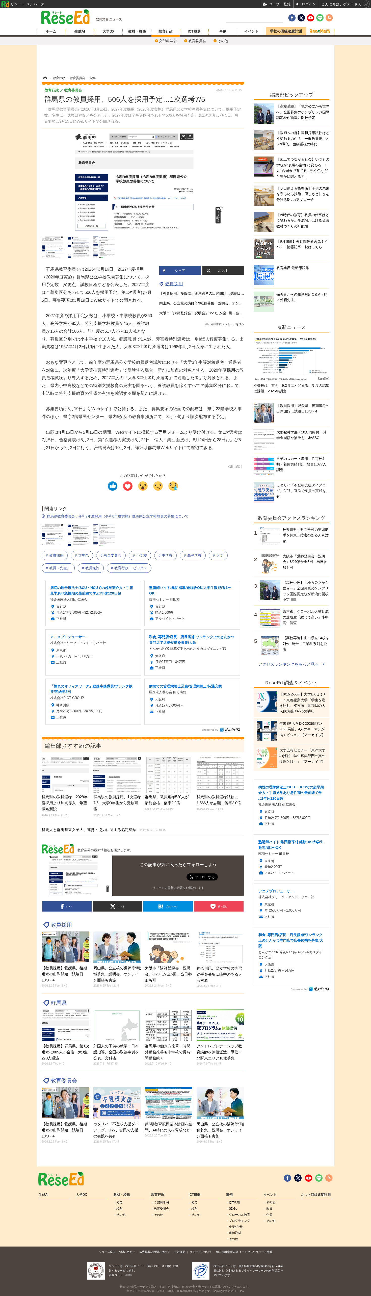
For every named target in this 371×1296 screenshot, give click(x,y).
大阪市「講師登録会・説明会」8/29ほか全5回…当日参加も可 (208, 313)
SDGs (233, 1208)
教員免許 (92, 568)
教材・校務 (137, 31)
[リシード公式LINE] (319, 1178)
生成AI (79, 31)
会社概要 (179, 1251)
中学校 (167, 555)
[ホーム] (45, 78)
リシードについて (201, 1251)
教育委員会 (197, 41)
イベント (251, 31)
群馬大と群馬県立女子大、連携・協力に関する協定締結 (104, 829)
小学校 (141, 555)
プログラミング (239, 1221)
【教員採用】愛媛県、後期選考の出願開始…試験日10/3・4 (206, 293)
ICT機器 (194, 31)
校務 (119, 1208)
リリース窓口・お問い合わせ (117, 1251)
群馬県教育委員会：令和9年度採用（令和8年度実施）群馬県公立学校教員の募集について (118, 516)
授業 (119, 1202)
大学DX (108, 31)
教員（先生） (59, 568)
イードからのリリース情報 (255, 1251)
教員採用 (174, 283)
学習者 (270, 1202)
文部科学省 (168, 41)
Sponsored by (210, 729)
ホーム (51, 31)
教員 (269, 1208)
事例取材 (235, 1233)
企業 (269, 1214)
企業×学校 (236, 1227)
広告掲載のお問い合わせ (154, 1251)
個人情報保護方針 (227, 1251)
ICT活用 (234, 1202)
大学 (219, 555)
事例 (222, 31)
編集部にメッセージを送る (227, 324)
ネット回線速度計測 (316, 1195)
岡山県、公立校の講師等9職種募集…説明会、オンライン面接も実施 (213, 303)
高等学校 (194, 555)
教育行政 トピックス (130, 568)
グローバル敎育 (239, 1214)
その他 (223, 41)
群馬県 (83, 555)
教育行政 (165, 31)
